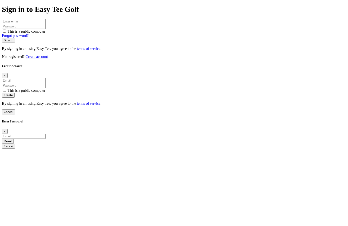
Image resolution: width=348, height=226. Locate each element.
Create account (37, 57)
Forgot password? (15, 36)
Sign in (8, 40)
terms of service (88, 49)
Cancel (8, 112)
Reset (8, 141)
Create (8, 95)
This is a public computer (26, 31)
